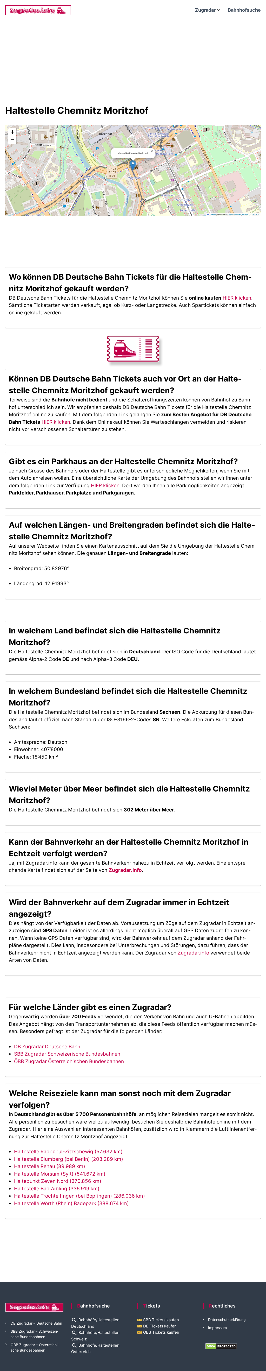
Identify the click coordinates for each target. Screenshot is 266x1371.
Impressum (217, 1327)
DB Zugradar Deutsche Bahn (47, 1047)
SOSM (245, 214)
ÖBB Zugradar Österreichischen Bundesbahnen (69, 1061)
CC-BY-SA (254, 214)
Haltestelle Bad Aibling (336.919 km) (56, 1189)
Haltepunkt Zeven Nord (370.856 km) (57, 1181)
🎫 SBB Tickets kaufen (158, 1319)
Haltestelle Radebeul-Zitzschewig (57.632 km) (68, 1152)
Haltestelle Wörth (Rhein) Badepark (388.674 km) (71, 1203)
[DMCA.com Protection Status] (221, 1346)
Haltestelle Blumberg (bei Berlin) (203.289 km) (68, 1159)
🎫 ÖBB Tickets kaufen (158, 1332)
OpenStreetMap (234, 214)
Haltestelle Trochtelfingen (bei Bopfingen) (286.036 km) (79, 1196)
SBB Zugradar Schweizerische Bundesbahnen (67, 1054)
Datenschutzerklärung (227, 1319)
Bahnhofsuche (244, 10)
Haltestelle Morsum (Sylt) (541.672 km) (59, 1174)
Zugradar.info (125, 870)
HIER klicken (237, 298)
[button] (133, 165)
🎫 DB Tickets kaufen (157, 1326)
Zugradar (205, 10)
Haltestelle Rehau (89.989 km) (49, 1166)
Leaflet (212, 214)
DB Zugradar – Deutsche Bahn (36, 1323)
